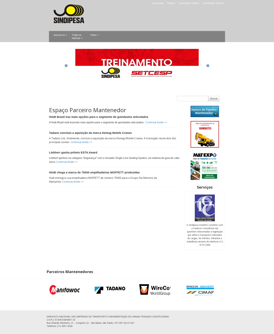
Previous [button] (66, 65)
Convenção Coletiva (189, 3)
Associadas (158, 3)
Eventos (171, 3)
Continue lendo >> (156, 122)
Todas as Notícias (76, 36)
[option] (137, 66)
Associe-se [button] (59, 34)
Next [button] (207, 65)
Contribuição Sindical (212, 3)
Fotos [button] (94, 34)
